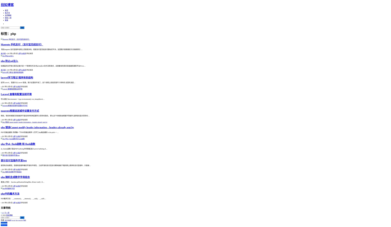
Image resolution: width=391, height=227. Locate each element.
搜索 (22, 28)
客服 (6, 20)
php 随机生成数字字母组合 (15, 177)
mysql (13, 220)
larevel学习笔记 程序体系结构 (17, 77)
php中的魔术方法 (10, 193)
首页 (6, 10)
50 (18, 86)
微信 (24, 220)
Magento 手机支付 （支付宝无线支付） (22, 44)
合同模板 (8, 15)
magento (20, 220)
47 (18, 153)
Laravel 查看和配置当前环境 (16, 94)
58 (23, 53)
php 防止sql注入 (9, 61)
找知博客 (7, 5)
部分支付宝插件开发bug (14, 160)
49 (18, 169)
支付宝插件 (8, 220)
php (17, 220)
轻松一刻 (8, 18)
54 (18, 120)
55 (18, 136)
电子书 (7, 13)
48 (18, 186)
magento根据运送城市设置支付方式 (20, 110)
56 (23, 70)
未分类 (3, 53)
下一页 (6, 213)
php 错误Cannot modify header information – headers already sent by (37, 127)
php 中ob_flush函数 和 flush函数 (18, 144)
